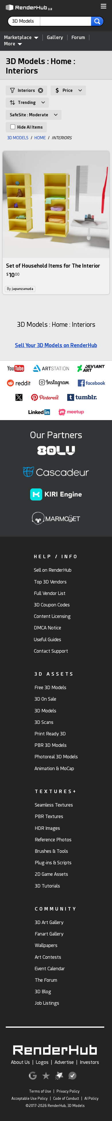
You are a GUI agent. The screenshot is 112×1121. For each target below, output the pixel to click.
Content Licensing (52, 616)
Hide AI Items (29, 127)
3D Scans (43, 722)
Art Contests (48, 957)
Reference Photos (53, 839)
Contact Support (51, 651)
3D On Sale (45, 699)
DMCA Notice (47, 628)
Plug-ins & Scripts (53, 862)
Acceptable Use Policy (29, 1099)
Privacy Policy (68, 1091)
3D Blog (43, 991)
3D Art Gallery (49, 922)
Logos (42, 1062)
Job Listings (47, 1003)
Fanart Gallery (49, 934)
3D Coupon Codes (52, 605)
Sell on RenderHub (53, 570)
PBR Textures (49, 816)
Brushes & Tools (51, 851)
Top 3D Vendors (50, 582)
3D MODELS (17, 138)
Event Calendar (50, 968)
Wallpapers (46, 945)
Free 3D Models (50, 687)
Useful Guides (47, 639)
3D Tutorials (47, 886)
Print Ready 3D (50, 734)
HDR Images (47, 828)
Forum (78, 37)
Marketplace (18, 37)
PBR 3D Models (50, 745)
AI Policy (91, 1099)
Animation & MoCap (54, 768)
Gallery (55, 37)
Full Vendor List (49, 593)
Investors (89, 1062)
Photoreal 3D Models (56, 756)
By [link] (20, 289)
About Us (20, 1062)
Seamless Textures (54, 805)
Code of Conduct (66, 1099)
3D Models (45, 711)
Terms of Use (40, 1091)
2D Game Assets (51, 874)
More (9, 44)
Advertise (64, 1062)
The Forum (46, 980)
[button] (103, 6)
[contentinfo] (26, 21)
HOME (40, 138)
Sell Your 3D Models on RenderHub (56, 345)
